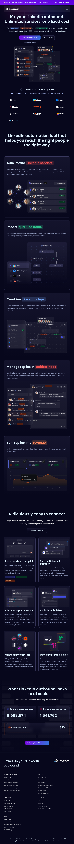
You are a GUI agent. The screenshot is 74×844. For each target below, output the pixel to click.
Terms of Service (9, 822)
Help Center (7, 811)
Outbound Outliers (9, 803)
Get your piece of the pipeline (37, 743)
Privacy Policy (8, 819)
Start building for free (30, 38)
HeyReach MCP (43, 788)
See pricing (7, 777)
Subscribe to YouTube (45, 809)
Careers (40, 803)
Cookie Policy (8, 830)
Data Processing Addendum (12, 824)
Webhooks (45, 793)
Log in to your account (11, 783)
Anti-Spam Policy (9, 827)
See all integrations (37, 530)
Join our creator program (12, 788)
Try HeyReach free (9, 780)
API (39, 793)
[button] (67, 9)
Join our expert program (11, 785)
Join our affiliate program (12, 790)
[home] (12, 9)
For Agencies (42, 777)
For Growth (41, 783)
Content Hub (8, 801)
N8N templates (8, 809)
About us (41, 801)
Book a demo (48, 38)
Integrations (42, 790)
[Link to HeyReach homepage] (62, 763)
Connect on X (42, 806)
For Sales (41, 780)
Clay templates (8, 806)
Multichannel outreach (45, 785)
